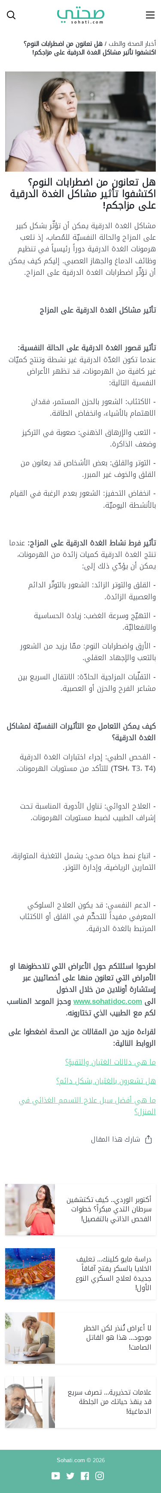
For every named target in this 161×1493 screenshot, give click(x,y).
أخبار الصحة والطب (132, 44)
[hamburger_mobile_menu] (147, 15)
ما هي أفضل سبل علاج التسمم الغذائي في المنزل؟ (87, 1105)
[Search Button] (7, 15)
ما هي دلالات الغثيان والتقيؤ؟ (110, 1062)
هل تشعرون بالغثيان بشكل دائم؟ (106, 1081)
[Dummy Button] (46, 15)
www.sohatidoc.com (107, 1001)
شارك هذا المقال (115, 1139)
